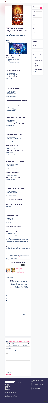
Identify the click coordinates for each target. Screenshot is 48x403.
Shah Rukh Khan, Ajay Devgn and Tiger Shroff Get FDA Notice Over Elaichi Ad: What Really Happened (38, 69)
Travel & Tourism (35, 41)
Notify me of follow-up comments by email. (11, 371)
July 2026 (34, 14)
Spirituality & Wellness (7, 389)
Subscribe (46, 401)
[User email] (8, 259)
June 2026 (34, 15)
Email (15, 367)
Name (6, 367)
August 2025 (34, 28)
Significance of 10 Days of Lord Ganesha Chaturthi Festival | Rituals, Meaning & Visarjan (19, 341)
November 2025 (34, 24)
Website (23, 367)
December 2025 (34, 23)
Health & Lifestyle (35, 42)
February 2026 (34, 20)
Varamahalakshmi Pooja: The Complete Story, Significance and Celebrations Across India (38, 55)
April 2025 (34, 33)
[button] (14, 381)
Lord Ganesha (16, 41)
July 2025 (34, 29)
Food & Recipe (34, 45)
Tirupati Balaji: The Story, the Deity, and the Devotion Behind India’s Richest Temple (38, 60)
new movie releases (11, 256)
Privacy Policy (19, 382)
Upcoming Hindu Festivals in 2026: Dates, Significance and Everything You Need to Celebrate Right (38, 64)
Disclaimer (19, 384)
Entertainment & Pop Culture (8, 386)
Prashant (11, 280)
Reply (28, 343)
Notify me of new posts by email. (10, 372)
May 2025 (34, 32)
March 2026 (34, 19)
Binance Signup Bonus (11, 343)
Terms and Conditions (20, 383)
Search (34, 6)
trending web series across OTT (17, 256)
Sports (33, 46)
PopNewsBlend (11, 287)
